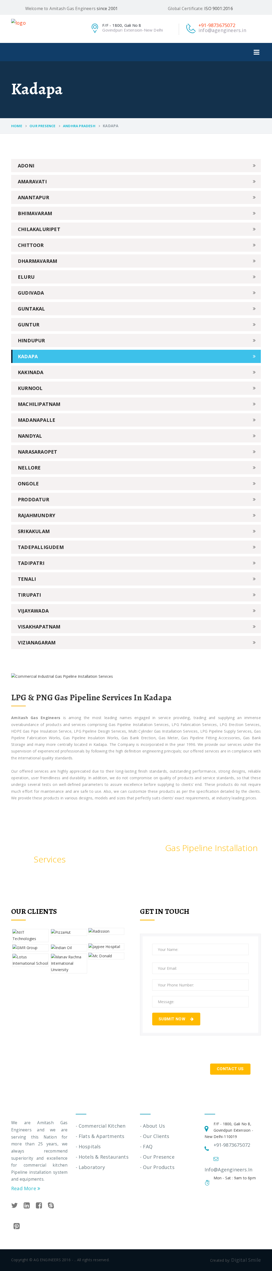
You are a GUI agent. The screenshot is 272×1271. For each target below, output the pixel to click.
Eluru (26, 277)
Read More (24, 1188)
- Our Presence (157, 1157)
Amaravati (32, 181)
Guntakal (31, 308)
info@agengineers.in (222, 30)
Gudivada (31, 293)
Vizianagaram (37, 642)
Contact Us (230, 1068)
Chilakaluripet (39, 229)
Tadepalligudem (41, 547)
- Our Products (157, 1167)
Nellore (29, 467)
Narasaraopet (37, 452)
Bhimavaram (35, 213)
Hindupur (31, 340)
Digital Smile (246, 1260)
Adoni (26, 165)
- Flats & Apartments (100, 1136)
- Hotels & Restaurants (102, 1157)
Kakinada (31, 372)
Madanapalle (36, 420)
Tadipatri (31, 563)
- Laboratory (90, 1167)
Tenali (27, 579)
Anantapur (33, 197)
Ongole (28, 483)
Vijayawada (33, 611)
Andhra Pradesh (79, 125)
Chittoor (31, 245)
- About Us (152, 1126)
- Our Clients (154, 1136)
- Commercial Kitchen (101, 1126)
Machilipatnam (39, 404)
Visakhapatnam (39, 626)
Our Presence (42, 125)
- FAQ (146, 1146)
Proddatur (33, 499)
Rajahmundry (36, 515)
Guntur (28, 324)
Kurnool (30, 388)
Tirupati (29, 595)
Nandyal (30, 436)
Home (16, 125)
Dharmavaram (37, 261)
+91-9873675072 (216, 25)
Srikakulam (34, 531)
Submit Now (172, 1019)
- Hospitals (88, 1146)
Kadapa (28, 356)
